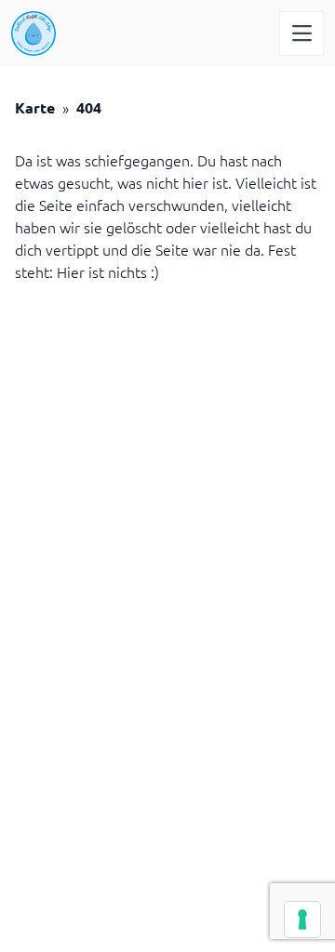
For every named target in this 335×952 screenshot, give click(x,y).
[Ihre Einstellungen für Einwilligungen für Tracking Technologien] (302, 919)
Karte (35, 107)
